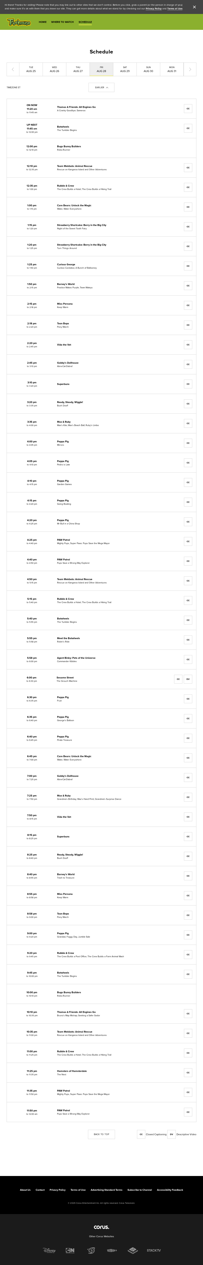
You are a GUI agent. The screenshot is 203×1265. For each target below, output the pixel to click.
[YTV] (91, 1251)
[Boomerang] (133, 1250)
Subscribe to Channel (140, 1190)
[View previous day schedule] (13, 69)
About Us (25, 1190)
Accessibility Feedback (170, 1190)
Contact (40, 1190)
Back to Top (101, 1134)
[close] (194, 7)
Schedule (85, 22)
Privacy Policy (154, 8)
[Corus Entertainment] (101, 1227)
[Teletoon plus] (112, 1251)
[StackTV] (154, 1250)
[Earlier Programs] (102, 87)
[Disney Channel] (49, 1251)
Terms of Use (174, 8)
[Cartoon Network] (70, 1251)
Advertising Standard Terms (106, 1190)
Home (42, 22)
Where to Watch (62, 22)
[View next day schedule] (190, 69)
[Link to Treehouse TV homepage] (19, 22)
